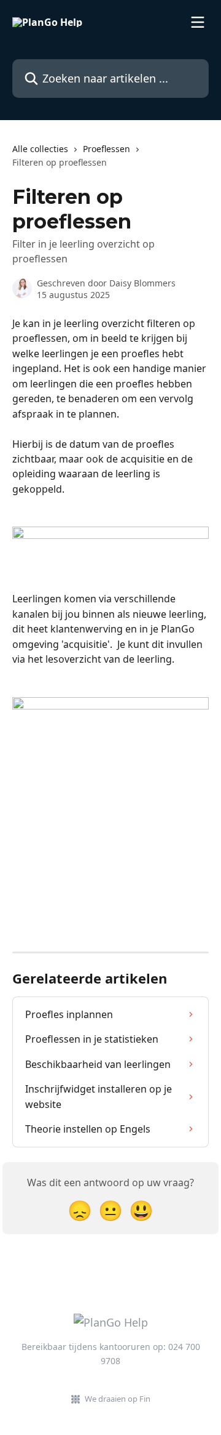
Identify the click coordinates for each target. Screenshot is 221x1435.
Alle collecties (40, 149)
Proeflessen (106, 149)
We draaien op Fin (117, 1398)
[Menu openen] (198, 22)
